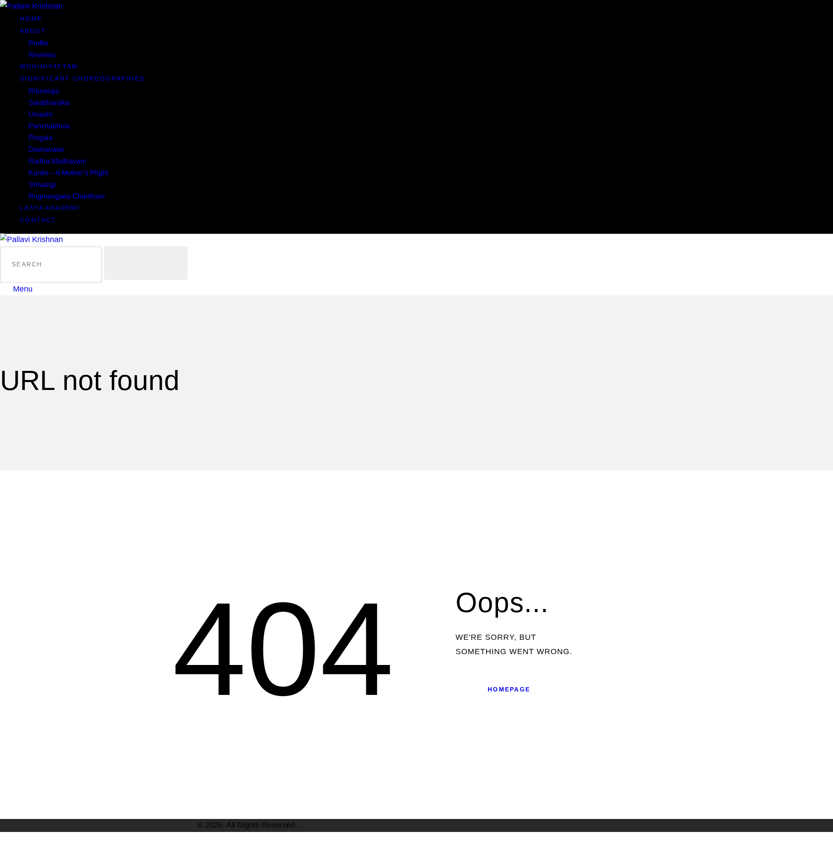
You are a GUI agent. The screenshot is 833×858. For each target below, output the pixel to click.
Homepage (509, 689)
